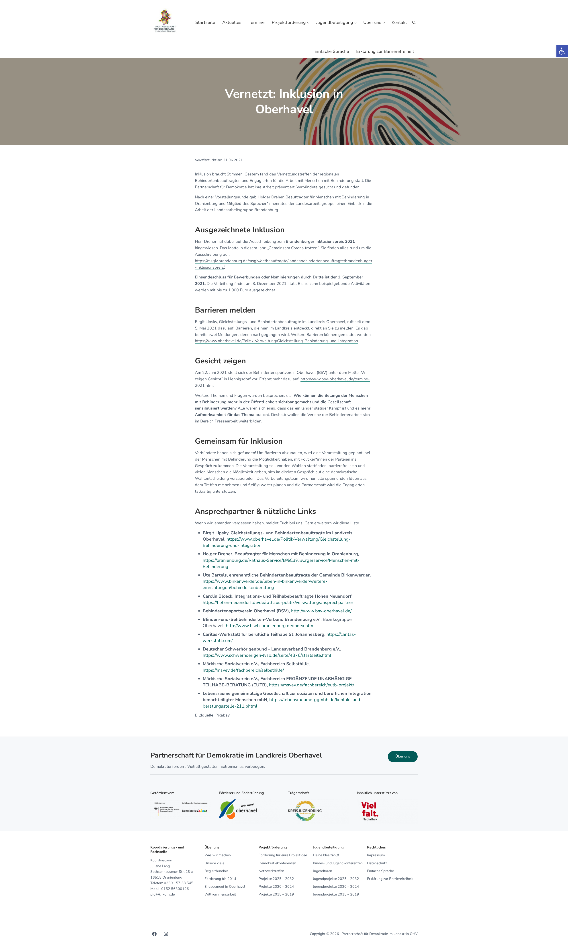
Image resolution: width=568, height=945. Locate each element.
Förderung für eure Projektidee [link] (283, 855)
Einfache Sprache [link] (380, 871)
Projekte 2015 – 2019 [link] (276, 894)
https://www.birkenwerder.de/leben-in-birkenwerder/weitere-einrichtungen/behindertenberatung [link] (265, 584)
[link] (562, 51)
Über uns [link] (402, 756)
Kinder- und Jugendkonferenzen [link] (338, 863)
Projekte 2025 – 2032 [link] (276, 879)
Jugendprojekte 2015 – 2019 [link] (336, 894)
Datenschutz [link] (377, 863)
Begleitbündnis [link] (216, 871)
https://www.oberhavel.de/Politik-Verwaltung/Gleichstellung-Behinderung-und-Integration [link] (276, 341)
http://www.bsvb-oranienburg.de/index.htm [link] (269, 626)
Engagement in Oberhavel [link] (224, 887)
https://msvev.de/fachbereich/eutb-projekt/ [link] (311, 685)
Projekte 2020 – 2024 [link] (276, 887)
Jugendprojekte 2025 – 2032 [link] (336, 879)
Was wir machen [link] (217, 855)
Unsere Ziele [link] (214, 863)
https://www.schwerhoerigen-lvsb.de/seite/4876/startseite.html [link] (267, 655)
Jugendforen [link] (322, 871)
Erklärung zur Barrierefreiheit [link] (390, 879)
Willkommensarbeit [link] (220, 894)
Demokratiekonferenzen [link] (277, 863)
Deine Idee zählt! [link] (326, 855)
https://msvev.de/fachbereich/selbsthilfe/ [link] (243, 670)
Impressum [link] (376, 855)
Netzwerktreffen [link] (271, 871)
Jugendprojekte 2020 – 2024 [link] (336, 887)
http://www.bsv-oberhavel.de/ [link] (321, 611)
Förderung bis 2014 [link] (220, 879)
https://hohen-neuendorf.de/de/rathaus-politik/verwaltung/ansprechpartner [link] (278, 602)
